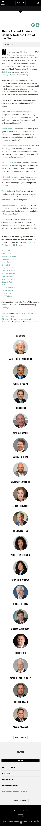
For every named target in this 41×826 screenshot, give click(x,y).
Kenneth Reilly (7, 282)
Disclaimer (24, 821)
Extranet (17, 821)
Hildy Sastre (6, 72)
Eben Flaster (6, 265)
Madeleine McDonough (19, 111)
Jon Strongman (7, 290)
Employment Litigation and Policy (15, 792)
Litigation (6, 773)
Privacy (31, 821)
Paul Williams (6, 296)
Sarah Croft (5, 262)
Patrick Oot (5, 321)
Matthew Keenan (8, 273)
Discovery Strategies (10, 785)
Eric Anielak (6, 253)
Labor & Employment (22, 319)
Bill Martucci (6, 319)
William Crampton (8, 259)
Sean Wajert (6, 293)
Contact (10, 821)
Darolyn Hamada (8, 270)
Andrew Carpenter (8, 256)
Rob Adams (6, 250)
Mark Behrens (7, 128)
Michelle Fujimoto (8, 162)
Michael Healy (7, 177)
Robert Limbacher (8, 276)
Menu (3, 4)
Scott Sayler (6, 219)
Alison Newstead (8, 279)
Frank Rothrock (7, 191)
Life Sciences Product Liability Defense (19, 243)
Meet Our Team (20, 737)
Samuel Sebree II (8, 287)
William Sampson (8, 205)
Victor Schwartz (7, 284)
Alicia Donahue (7, 145)
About (4, 821)
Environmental (8, 779)
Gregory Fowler (7, 267)
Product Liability (8, 767)
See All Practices (20, 800)
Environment (18, 313)
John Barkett (6, 313)
